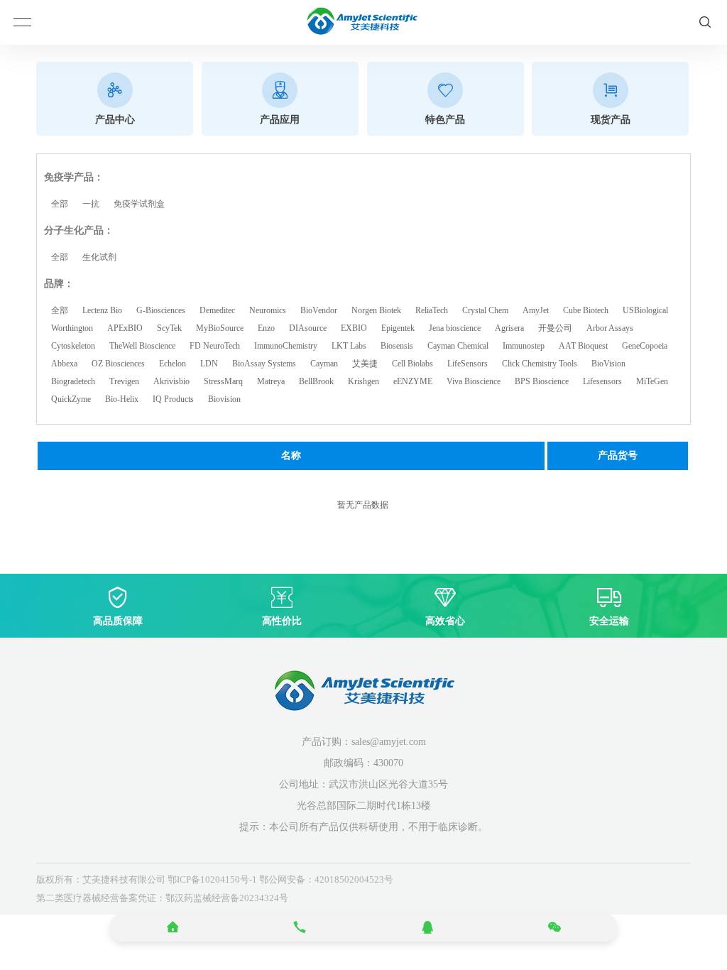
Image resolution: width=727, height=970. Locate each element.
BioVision (608, 364)
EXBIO (354, 328)
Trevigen (124, 381)
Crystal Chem (485, 310)
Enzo (266, 328)
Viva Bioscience (474, 381)
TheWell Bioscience (142, 346)
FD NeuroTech (215, 346)
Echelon (172, 364)
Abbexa (64, 364)
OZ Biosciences (118, 364)
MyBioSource (220, 328)
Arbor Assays (609, 328)
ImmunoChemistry (285, 346)
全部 (59, 204)
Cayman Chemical (457, 346)
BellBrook (316, 381)
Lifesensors (602, 381)
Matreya (271, 381)
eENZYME (412, 381)
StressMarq (223, 381)
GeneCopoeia (644, 346)
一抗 (90, 204)
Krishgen (363, 381)
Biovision (224, 399)
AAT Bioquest (583, 346)
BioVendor (318, 310)
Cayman (324, 364)
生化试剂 (99, 257)
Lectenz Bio (102, 310)
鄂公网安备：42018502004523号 (326, 879)
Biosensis (397, 346)
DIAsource (308, 328)
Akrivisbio (171, 381)
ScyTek (169, 328)
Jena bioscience (455, 328)
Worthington (72, 328)
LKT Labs (349, 346)
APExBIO (125, 328)
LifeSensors (467, 364)
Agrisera (509, 328)
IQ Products (173, 399)
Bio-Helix (121, 399)
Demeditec (217, 310)
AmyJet (536, 310)
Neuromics (267, 310)
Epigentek (398, 328)
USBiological (645, 310)
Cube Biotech (585, 310)
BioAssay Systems (264, 364)
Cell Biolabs (412, 364)
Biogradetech (73, 381)
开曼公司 (555, 328)
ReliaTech (431, 310)
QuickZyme (71, 399)
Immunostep (524, 346)
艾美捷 (365, 364)
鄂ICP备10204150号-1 (212, 879)
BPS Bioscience (542, 381)
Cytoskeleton (73, 346)
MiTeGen (652, 381)
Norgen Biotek (376, 310)
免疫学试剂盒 (139, 204)
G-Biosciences (160, 310)
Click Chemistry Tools (539, 364)
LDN (209, 364)
